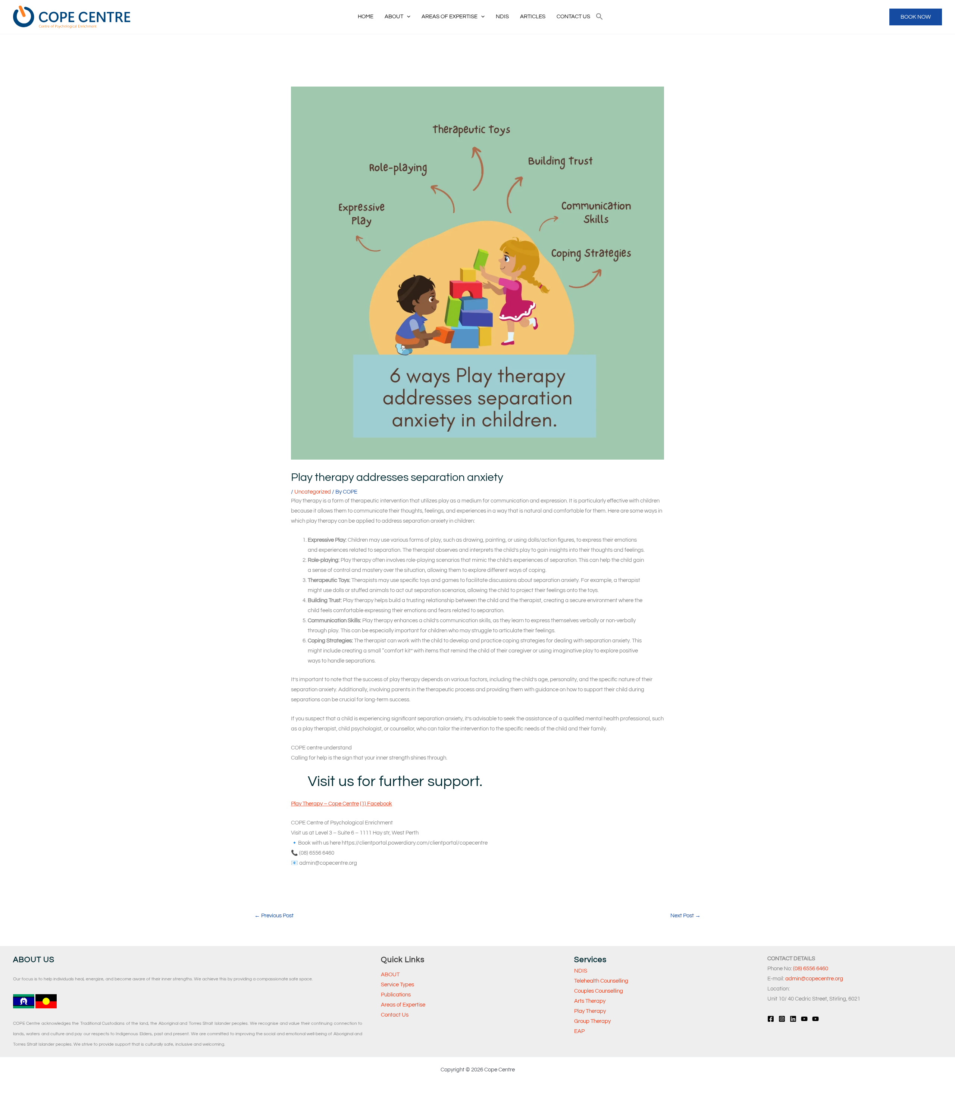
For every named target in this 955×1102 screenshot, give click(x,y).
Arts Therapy (589, 1001)
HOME (365, 16)
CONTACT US (573, 16)
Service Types (397, 984)
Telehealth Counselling (601, 981)
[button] (406, 17)
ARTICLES (532, 16)
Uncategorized (312, 492)
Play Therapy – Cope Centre (325, 804)
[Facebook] (770, 1018)
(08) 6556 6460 (810, 968)
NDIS (502, 16)
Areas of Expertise (403, 1005)
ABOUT (394, 16)
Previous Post (274, 915)
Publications (396, 995)
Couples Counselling (598, 991)
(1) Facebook (376, 804)
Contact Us (394, 1015)
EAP (579, 1031)
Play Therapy (590, 1011)
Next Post (685, 915)
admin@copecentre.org (814, 979)
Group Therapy (592, 1021)
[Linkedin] (793, 1018)
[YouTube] (804, 1018)
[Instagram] (782, 1018)
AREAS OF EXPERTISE (450, 16)
